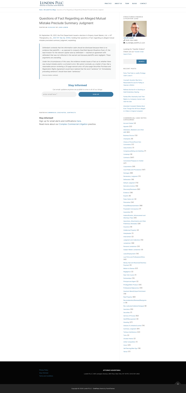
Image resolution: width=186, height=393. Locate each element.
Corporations (127, 166)
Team (127, 3)
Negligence (127, 271)
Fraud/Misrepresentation (131, 205)
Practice (108, 3)
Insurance (126, 227)
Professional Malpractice (131, 288)
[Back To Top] (177, 384)
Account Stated (128, 123)
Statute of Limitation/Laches (132, 325)
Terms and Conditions (46, 376)
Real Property (127, 297)
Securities (126, 312)
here (79, 121)
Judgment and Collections (131, 240)
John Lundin (63, 27)
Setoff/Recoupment (129, 319)
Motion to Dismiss (128, 268)
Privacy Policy (43, 370)
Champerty (126, 139)
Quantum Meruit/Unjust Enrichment (134, 291)
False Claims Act (128, 199)
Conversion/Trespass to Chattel (133, 161)
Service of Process (129, 316)
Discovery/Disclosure (130, 189)
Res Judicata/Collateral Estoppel (133, 306)
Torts (125, 335)
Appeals (126, 126)
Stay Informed (43, 373)
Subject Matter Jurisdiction (131, 249)
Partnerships (127, 278)
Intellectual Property (129, 230)
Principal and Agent (129, 281)
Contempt (126, 154)
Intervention (127, 236)
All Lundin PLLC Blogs (50, 9)
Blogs (134, 3)
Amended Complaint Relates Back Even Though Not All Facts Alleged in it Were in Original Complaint (134, 108)
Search (141, 61)
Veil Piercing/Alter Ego (130, 348)
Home (41, 9)
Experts (125, 196)
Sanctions (126, 309)
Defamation (127, 179)
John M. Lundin (128, 38)
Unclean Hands (128, 338)
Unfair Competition (129, 342)
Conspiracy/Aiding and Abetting (133, 151)
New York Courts (128, 275)
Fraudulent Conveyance (131, 209)
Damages (126, 173)
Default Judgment (129, 183)
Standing (126, 322)
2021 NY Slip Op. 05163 (62, 38)
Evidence (126, 192)
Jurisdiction (127, 243)
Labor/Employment (129, 253)
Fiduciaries (126, 202)
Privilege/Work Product (130, 285)
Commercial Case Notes (56, 112)
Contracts (71, 112)
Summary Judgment (129, 329)
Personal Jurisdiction (129, 246)
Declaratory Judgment (130, 176)
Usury (125, 345)
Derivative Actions (129, 186)
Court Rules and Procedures (132, 170)
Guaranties (126, 212)
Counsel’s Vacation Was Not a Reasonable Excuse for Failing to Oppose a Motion (133, 82)
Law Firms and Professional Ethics (134, 257)
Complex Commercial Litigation (73, 124)
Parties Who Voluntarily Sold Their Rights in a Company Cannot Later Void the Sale (134, 99)
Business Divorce (128, 135)
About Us (118, 3)
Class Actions (127, 147)
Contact (143, 3)
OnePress (96, 388)
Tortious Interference (130, 332)
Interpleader (127, 233)
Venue (125, 351)
